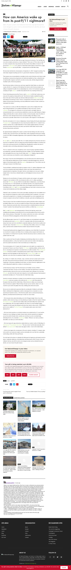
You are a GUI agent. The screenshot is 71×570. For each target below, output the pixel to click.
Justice (19, 430)
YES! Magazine (52, 541)
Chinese (33, 253)
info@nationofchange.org (30, 563)
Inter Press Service (53, 539)
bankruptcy (17, 221)
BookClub (4, 535)
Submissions (28, 535)
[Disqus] (24, 498)
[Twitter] (66, 1)
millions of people (37, 97)
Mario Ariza (58, 88)
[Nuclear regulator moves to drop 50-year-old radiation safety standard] (24, 409)
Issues (39, 6)
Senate (18, 187)
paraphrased (22, 317)
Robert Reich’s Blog (53, 527)
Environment (20, 416)
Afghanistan (12, 210)
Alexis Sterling (59, 55)
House (13, 187)
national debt (10, 67)
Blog (3, 533)
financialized (6, 280)
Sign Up (63, 6)
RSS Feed (4, 537)
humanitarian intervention (16, 325)
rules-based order (11, 326)
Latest (45, 6)
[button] (67, 6)
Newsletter (4, 529)
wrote (29, 153)
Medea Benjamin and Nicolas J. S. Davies (12, 31)
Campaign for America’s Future (56, 531)
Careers (27, 531)
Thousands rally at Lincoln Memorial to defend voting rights (8, 413)
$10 (7, 374)
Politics (5, 409)
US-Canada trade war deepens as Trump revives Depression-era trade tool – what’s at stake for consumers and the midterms (9, 469)
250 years (5, 273)
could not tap (12, 65)
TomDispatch (52, 533)
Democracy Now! (53, 535)
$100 (24, 374)
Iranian (39, 253)
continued (5, 110)
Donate (57, 6)
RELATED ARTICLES (8, 397)
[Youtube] (68, 1)
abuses (14, 90)
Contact (27, 537)
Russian (29, 253)
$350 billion (11, 181)
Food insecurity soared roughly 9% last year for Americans (12, 392)
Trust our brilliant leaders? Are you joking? (35, 391)
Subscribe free (10, 355)
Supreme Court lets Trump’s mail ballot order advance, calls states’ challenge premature (38, 468)
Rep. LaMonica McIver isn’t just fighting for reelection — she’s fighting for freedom (38, 410)
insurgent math (6, 122)
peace (8, 380)
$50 (19, 374)
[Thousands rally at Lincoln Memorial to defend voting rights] (9, 405)
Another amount (33, 374)
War (4, 14)
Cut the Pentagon (18, 307)
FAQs (26, 533)
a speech (28, 94)
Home (3, 527)
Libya (5, 140)
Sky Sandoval (59, 43)
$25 (13, 374)
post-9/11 (13, 380)
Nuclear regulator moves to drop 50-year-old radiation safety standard (23, 419)
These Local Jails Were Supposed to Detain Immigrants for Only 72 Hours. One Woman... (61, 84)
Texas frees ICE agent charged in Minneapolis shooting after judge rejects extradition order (38, 434)
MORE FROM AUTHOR (19, 397)
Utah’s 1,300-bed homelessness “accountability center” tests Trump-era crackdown (61, 50)
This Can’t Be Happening (54, 529)
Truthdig (50, 537)
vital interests (6, 325)
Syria (10, 140)
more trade (29, 280)
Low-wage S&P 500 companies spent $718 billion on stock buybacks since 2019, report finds (62, 72)
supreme (24, 162)
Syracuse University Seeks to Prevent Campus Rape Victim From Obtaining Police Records (24, 434)
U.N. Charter (26, 248)
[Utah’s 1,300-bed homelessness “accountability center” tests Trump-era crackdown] (51, 47)
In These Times (52, 543)
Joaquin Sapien (59, 66)
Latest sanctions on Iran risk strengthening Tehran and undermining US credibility (23, 451)
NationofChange (11, 34)
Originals (51, 6)
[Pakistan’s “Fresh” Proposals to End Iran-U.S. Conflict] (9, 429)
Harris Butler (58, 77)
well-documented (20, 224)
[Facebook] (62, 1)
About (26, 527)
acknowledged (39, 206)
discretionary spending (8, 301)
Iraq (6, 210)
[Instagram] (64, 1)
